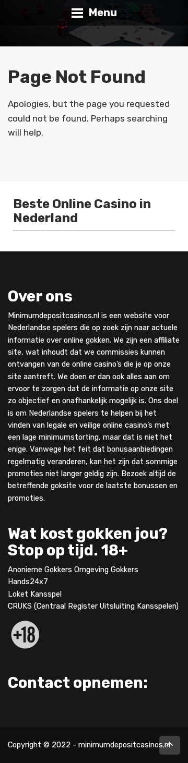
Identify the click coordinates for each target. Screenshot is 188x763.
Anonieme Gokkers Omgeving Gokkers (73, 570)
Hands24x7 (28, 582)
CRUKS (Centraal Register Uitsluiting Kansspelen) (93, 606)
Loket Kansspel (35, 594)
